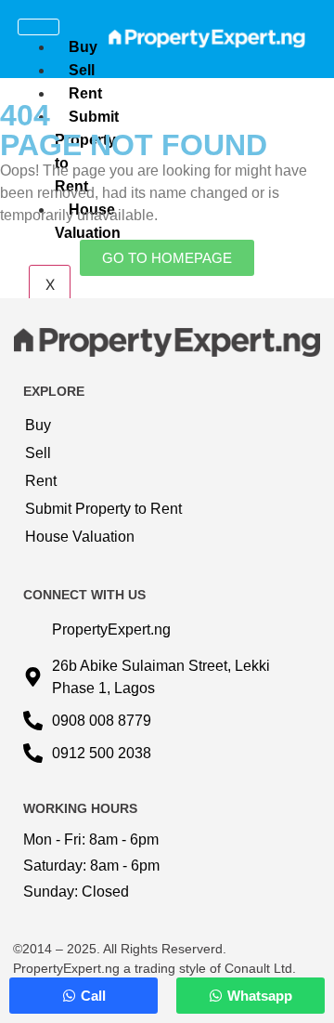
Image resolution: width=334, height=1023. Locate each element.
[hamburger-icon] (38, 27)
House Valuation (80, 536)
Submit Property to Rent (103, 509)
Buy (83, 47)
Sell (82, 70)
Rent (85, 93)
